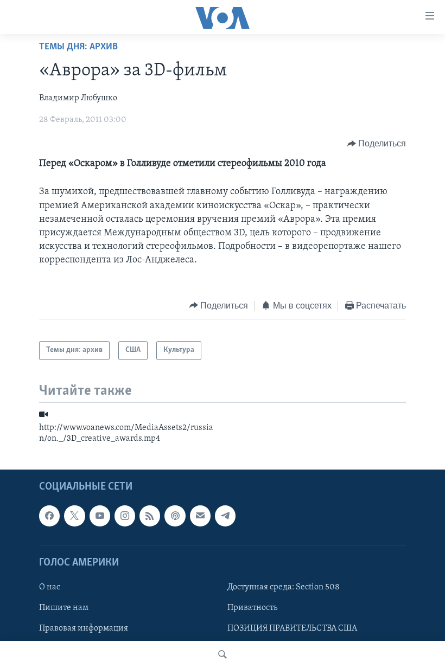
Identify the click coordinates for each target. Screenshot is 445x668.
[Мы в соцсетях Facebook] (49, 515)
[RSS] (149, 515)
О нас (49, 587)
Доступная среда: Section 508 (283, 587)
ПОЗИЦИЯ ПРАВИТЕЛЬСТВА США (292, 628)
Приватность (252, 607)
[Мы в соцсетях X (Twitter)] (74, 515)
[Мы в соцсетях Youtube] (100, 515)
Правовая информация (83, 628)
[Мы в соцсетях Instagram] (125, 515)
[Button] (376, 144)
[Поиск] (222, 654)
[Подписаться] (200, 515)
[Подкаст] (174, 515)
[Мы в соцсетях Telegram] (225, 515)
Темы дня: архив (78, 47)
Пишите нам (63, 607)
